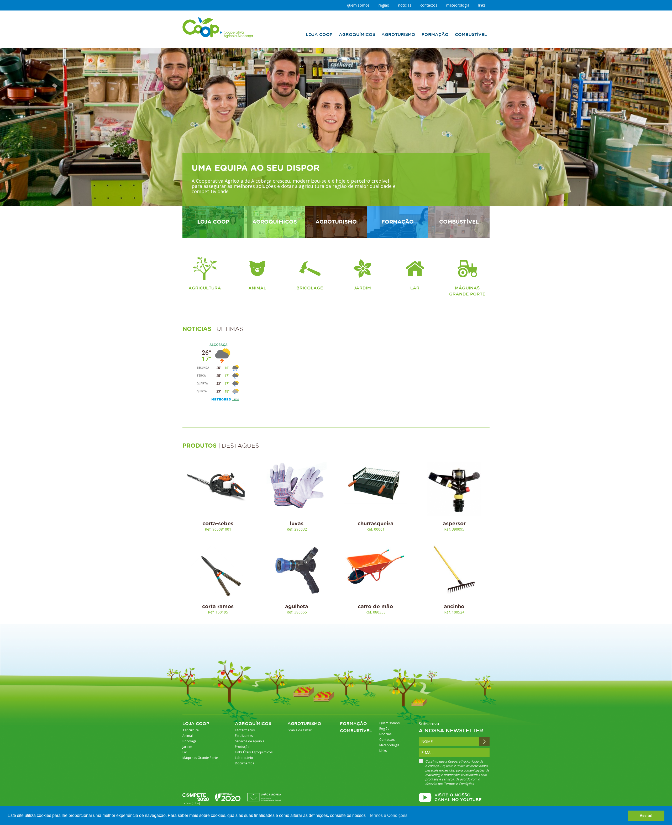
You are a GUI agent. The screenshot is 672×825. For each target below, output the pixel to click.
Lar (414, 288)
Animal (257, 288)
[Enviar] (484, 741)
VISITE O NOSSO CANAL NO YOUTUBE (458, 797)
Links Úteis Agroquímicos (253, 752)
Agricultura (204, 288)
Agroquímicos (253, 724)
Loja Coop (195, 724)
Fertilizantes (244, 735)
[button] (367, 816)
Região (384, 5)
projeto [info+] (191, 803)
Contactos (428, 5)
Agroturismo (304, 724)
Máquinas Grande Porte (467, 291)
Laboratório (244, 757)
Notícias (404, 5)
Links (482, 5)
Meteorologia (457, 5)
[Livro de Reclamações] (217, 27)
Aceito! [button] (646, 815)
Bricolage (309, 288)
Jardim (362, 288)
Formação (353, 724)
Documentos (244, 763)
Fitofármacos (245, 730)
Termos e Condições (388, 815)
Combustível (356, 731)
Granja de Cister (299, 730)
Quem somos (358, 5)
